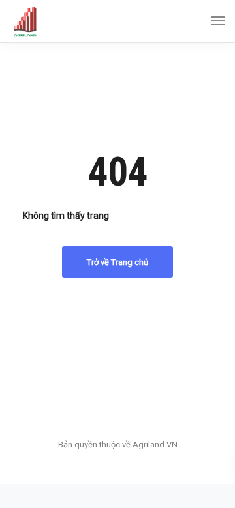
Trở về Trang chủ (117, 262)
